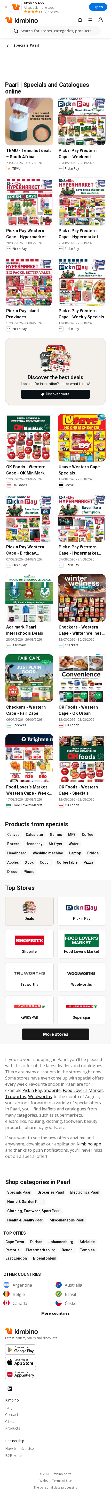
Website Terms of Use (55, 1481)
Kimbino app (89, 1144)
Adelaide (87, 1242)
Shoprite (52, 1090)
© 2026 (55, 1474)
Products (12, 1428)
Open (98, 6)
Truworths (15, 1096)
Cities (9, 1421)
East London (16, 1258)
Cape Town (14, 1242)
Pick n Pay (32, 1090)
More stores (55, 1034)
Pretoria (12, 1250)
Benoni (68, 1250)
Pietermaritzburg (41, 1250)
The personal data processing (55, 1487)
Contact (11, 1414)
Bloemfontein (44, 1258)
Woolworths (40, 1096)
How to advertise (19, 1448)
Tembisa (87, 1250)
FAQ (8, 1407)
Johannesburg (61, 1242)
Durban (36, 1242)
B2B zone (13, 1455)
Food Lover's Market (83, 1090)
